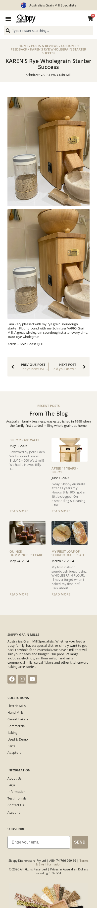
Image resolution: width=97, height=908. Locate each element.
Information (16, 791)
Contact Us (15, 805)
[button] (8, 18)
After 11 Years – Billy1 (65, 470)
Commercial (16, 726)
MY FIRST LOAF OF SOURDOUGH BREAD (67, 553)
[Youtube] (32, 679)
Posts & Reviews (44, 46)
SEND (80, 842)
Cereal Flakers (17, 719)
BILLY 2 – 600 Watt (24, 440)
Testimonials (16, 798)
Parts (11, 746)
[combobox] (48, 30)
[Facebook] (11, 679)
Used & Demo (17, 739)
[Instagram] (22, 679)
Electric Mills (16, 705)
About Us (14, 778)
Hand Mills (15, 712)
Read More (18, 511)
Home (23, 46)
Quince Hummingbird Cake (26, 553)
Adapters (14, 752)
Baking (12, 732)
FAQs (11, 785)
